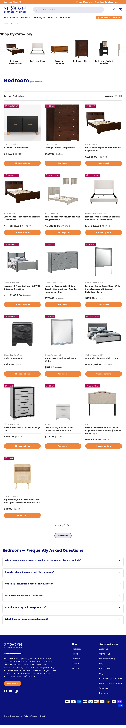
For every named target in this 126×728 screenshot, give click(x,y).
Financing (104, 693)
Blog (101, 673)
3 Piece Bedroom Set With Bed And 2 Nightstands (62, 218)
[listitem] (15, 52)
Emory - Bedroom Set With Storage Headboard (22, 218)
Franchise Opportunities (110, 678)
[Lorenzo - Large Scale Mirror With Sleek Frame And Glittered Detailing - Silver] (103, 261)
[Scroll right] (123, 49)
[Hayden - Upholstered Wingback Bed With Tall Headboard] (103, 192)
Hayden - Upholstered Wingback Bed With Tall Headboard (102, 218)
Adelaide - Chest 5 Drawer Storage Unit (22, 429)
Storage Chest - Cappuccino (60, 147)
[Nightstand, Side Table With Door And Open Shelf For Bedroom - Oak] (22, 475)
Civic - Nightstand (13, 358)
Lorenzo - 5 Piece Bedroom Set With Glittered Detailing (22, 287)
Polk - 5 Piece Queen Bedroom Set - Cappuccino (103, 149)
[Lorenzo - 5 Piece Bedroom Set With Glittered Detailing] (22, 261)
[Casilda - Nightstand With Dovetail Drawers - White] (63, 402)
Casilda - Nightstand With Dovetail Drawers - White (59, 429)
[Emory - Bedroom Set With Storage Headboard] (22, 192)
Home (6, 24)
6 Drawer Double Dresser (16, 147)
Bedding (76, 658)
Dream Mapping (84, 2)
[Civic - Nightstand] (22, 333)
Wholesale (104, 688)
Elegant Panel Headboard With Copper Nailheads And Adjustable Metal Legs (103, 430)
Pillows (75, 653)
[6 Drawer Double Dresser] (22, 123)
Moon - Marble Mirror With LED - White (61, 360)
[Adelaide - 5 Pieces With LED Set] (103, 333)
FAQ (101, 663)
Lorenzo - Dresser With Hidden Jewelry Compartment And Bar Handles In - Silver (61, 289)
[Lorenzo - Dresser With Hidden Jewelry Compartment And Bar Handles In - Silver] (63, 261)
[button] (120, 9)
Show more (63, 535)
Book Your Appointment (110, 683)
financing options (33, 613)
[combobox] (68, 10)
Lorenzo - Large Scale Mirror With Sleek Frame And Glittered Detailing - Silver (102, 289)
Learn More (12, 683)
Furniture (52, 17)
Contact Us (104, 653)
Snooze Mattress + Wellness (20, 716)
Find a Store (104, 668)
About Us (103, 649)
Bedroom (14, 24)
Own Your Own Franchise (106, 2)
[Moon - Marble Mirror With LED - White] (63, 333)
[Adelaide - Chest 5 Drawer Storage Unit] (22, 402)
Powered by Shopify (38, 716)
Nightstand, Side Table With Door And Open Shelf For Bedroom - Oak (22, 501)
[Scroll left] (2, 49)
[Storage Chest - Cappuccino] (63, 123)
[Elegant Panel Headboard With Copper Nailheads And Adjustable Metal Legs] (103, 402)
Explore (75, 668)
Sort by (7, 96)
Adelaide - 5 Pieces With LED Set (101, 358)
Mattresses (77, 649)
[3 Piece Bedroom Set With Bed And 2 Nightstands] (63, 192)
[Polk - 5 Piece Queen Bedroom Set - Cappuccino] (103, 123)
